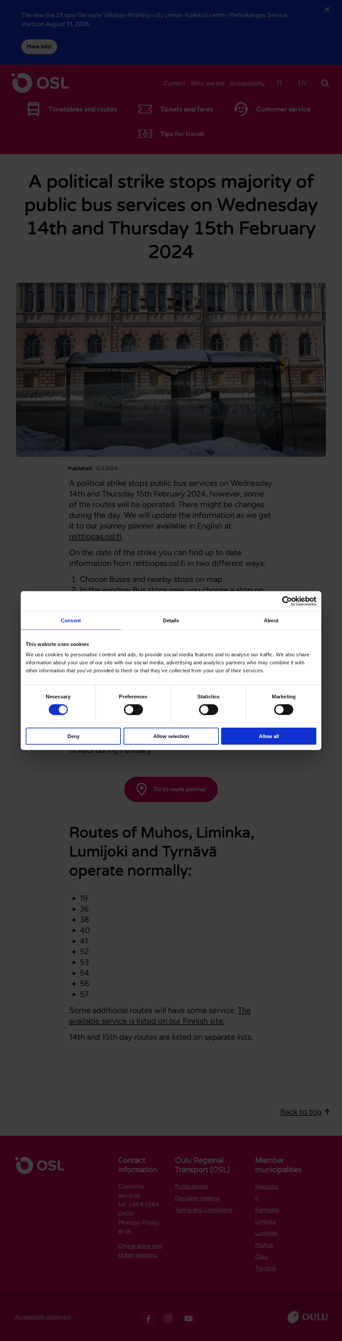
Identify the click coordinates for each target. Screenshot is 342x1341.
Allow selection (171, 736)
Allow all (269, 736)
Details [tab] (171, 620)
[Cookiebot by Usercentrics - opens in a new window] (287, 601)
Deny (73, 736)
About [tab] (271, 620)
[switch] (133, 709)
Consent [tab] (71, 620)
